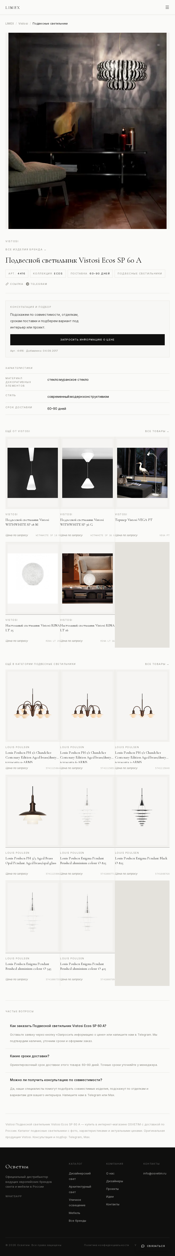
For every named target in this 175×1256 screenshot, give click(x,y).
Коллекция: (48, 273)
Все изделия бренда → (26, 249)
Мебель (74, 1213)
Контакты (112, 1204)
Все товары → (157, 431)
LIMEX (9, 23)
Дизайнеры (114, 1181)
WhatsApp (13, 1196)
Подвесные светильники (140, 273)
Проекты (112, 1189)
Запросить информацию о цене (87, 339)
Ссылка (16, 284)
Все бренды (77, 1220)
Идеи (110, 1196)
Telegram (39, 284)
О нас (110, 1173)
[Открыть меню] (167, 7)
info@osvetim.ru (154, 1173)
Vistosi (23, 23)
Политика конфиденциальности (106, 1245)
